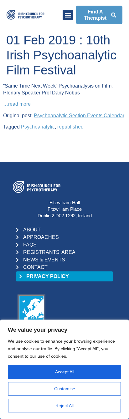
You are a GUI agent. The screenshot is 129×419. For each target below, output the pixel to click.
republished (70, 126)
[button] (68, 15)
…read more (17, 104)
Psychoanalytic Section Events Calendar (79, 115)
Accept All (64, 371)
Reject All (64, 405)
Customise (64, 388)
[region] (64, 369)
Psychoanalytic (38, 126)
